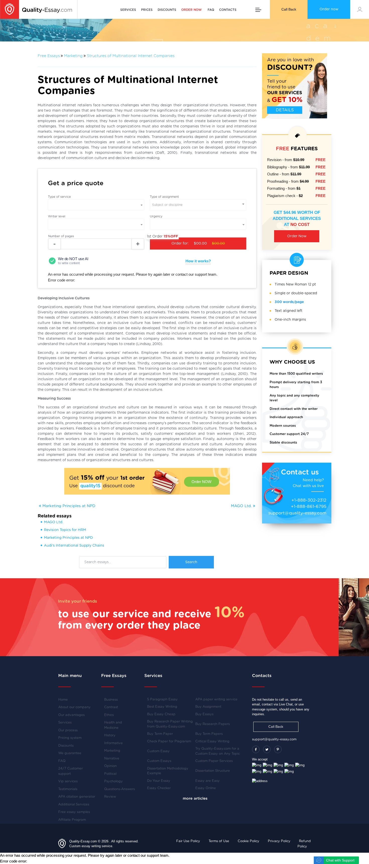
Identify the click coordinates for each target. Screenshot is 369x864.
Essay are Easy (207, 781)
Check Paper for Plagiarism (169, 741)
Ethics (109, 715)
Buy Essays (204, 714)
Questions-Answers (119, 789)
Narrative (111, 758)
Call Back (288, 9)
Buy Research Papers (212, 724)
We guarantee (69, 753)
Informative (113, 743)
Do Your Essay (158, 781)
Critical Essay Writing (212, 741)
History (109, 735)
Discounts (167, 9)
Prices (147, 9)
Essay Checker (159, 788)
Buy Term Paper (160, 734)
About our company (74, 707)
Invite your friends (77, 601)
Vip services (68, 781)
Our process (68, 730)
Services (128, 9)
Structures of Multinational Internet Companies (130, 56)
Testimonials (67, 789)
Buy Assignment (208, 706)
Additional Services (73, 804)
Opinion (110, 766)
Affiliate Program (72, 820)
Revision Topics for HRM (65, 530)
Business (111, 699)
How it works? (198, 261)
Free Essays (49, 56)
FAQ (211, 9)
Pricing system (70, 738)
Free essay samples (74, 812)
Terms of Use (219, 841)
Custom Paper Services (214, 761)
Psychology (113, 781)
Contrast (111, 707)
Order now (329, 9)
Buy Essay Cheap (161, 714)
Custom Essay (158, 751)
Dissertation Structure (212, 771)
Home (63, 699)
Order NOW (201, 481)
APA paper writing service (216, 699)
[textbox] (198, 205)
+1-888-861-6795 (308, 506)
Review (110, 796)
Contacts (227, 9)
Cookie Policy (248, 841)
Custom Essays (159, 761)
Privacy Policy (279, 841)
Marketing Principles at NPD (68, 506)
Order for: (187, 241)
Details (285, 110)
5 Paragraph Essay (162, 699)
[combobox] (198, 205)
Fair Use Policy (188, 841)
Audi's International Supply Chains (74, 545)
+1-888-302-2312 (308, 500)
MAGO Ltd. (242, 506)
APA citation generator (76, 796)
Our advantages (71, 715)
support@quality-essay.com (297, 513)
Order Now (296, 236)
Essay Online (205, 788)
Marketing (73, 56)
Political (110, 774)
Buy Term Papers (209, 734)
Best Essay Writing (162, 706)
